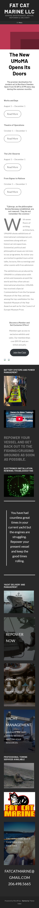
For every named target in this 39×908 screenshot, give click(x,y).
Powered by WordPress (13, 901)
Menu (20, 22)
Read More (12, 114)
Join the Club (19, 352)
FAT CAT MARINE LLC (19, 8)
